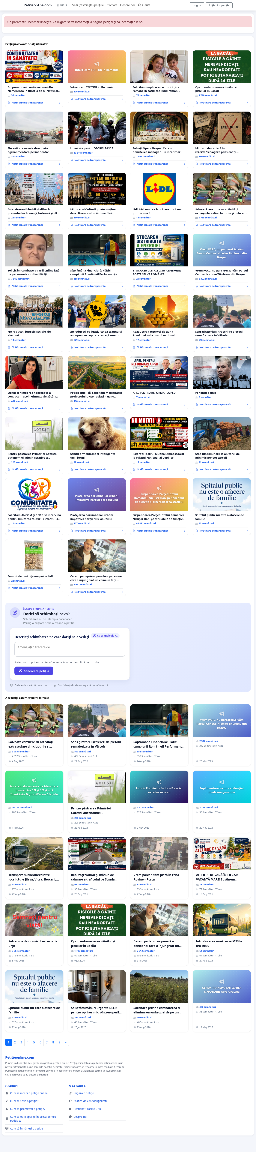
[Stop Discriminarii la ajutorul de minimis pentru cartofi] (222, 445)
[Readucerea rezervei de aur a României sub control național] (159, 323)
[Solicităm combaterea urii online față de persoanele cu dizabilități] (34, 262)
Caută (146, 5)
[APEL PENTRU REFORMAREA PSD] (159, 382)
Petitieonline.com (37, 5)
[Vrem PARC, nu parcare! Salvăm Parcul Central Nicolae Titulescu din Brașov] (222, 262)
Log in (197, 5)
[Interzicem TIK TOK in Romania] (97, 76)
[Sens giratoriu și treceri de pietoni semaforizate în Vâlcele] (222, 323)
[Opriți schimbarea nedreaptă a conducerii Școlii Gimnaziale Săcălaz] (34, 384)
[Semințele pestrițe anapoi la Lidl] (34, 565)
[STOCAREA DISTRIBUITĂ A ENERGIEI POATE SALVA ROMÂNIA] (159, 262)
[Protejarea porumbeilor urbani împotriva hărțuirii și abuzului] (97, 506)
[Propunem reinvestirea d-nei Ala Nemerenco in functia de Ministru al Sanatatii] (34, 78)
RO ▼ (64, 5)
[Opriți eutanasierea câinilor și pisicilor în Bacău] (222, 78)
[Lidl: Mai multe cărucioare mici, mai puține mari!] (159, 201)
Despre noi (127, 5)
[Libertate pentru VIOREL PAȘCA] (97, 138)
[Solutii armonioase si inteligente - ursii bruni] (97, 445)
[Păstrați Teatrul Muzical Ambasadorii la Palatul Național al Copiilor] (159, 445)
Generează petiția (36, 671)
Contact (112, 5)
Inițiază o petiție (219, 5)
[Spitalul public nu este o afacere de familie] (222, 506)
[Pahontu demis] (222, 382)
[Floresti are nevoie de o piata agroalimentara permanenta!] (34, 140)
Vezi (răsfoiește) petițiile (88, 5)
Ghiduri (11, 1086)
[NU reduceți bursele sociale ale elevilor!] (34, 323)
